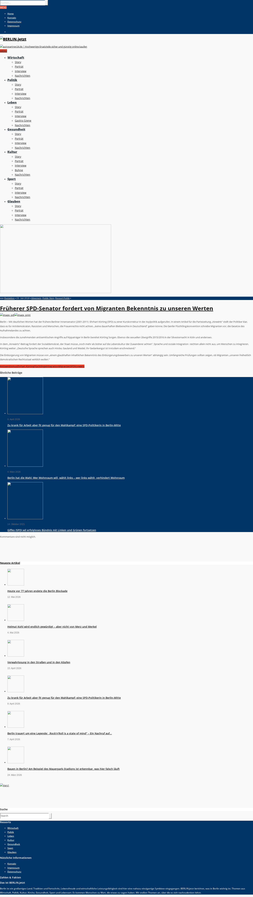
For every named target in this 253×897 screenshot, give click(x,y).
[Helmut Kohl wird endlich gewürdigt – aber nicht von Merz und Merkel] (15, 620)
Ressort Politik (62, 298)
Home (10, 13)
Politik (12, 80)
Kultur (12, 152)
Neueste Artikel (10, 563)
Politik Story (48, 298)
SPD (72, 366)
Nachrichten (22, 75)
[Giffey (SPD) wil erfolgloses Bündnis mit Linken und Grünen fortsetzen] (25, 518)
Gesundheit (16, 129)
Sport (11, 179)
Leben (12, 102)
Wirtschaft (15, 58)
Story (18, 62)
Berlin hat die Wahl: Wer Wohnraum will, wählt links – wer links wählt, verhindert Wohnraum (66, 478)
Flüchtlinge (40, 366)
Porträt (19, 66)
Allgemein (36, 298)
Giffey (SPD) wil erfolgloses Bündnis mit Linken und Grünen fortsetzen (51, 530)
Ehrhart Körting (25, 366)
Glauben (13, 201)
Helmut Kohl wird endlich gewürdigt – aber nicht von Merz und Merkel (52, 626)
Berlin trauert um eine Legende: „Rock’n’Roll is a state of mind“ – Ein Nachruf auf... (59, 733)
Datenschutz (14, 21)
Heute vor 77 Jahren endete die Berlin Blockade (37, 591)
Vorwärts (79, 366)
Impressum (13, 25)
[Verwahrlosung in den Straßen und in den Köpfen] (15, 655)
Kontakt (11, 17)
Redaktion (9, 298)
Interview (20, 71)
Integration (52, 366)
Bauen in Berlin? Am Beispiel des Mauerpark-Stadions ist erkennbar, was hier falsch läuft (63, 769)
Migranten (64, 366)
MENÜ (3, 7)
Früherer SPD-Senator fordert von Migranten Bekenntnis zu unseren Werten (106, 308)
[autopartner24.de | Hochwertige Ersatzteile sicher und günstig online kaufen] (43, 46)
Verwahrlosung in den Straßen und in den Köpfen (38, 662)
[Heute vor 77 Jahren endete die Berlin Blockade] (15, 584)
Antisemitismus (8, 366)
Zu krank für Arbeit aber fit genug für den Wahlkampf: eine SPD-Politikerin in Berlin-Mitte (64, 425)
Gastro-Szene (23, 120)
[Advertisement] (28, 549)
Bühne (19, 170)
